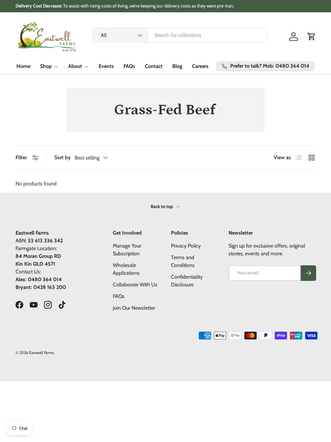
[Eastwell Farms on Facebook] (19, 305)
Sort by (62, 157)
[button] (311, 36)
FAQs (129, 66)
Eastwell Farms (41, 352)
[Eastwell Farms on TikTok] (62, 305)
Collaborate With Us (135, 285)
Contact (154, 66)
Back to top (162, 206)
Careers (200, 66)
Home (23, 66)
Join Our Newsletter (134, 308)
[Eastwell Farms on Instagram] (48, 305)
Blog (177, 66)
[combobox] (180, 35)
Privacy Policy (186, 246)
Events (106, 66)
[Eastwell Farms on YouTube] (34, 305)
